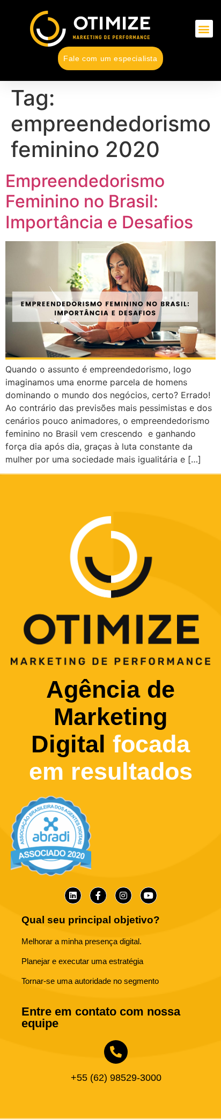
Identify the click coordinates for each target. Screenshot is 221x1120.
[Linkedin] (73, 895)
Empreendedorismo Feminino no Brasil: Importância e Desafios (99, 201)
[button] (204, 29)
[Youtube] (148, 895)
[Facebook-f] (98, 895)
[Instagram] (123, 895)
